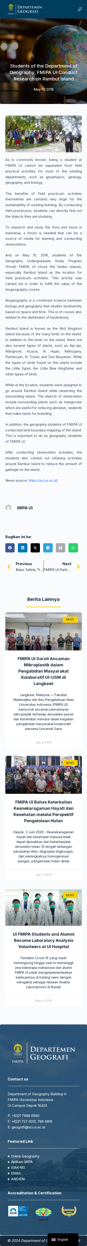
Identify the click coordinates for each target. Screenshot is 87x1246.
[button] (10, 548)
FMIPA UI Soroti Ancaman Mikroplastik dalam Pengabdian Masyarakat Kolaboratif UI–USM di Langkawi (44, 671)
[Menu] (80, 9)
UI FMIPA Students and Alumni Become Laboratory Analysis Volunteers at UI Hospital (43, 940)
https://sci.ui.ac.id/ (43, 480)
